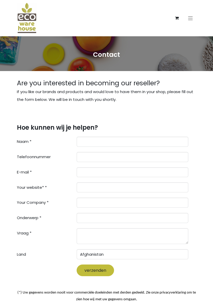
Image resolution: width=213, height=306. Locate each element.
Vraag (23, 233)
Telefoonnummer (34, 156)
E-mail (23, 172)
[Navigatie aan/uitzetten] (190, 18)
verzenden (95, 270)
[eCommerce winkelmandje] (177, 18)
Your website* (30, 187)
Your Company (31, 202)
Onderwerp (27, 217)
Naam (23, 141)
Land (21, 254)
